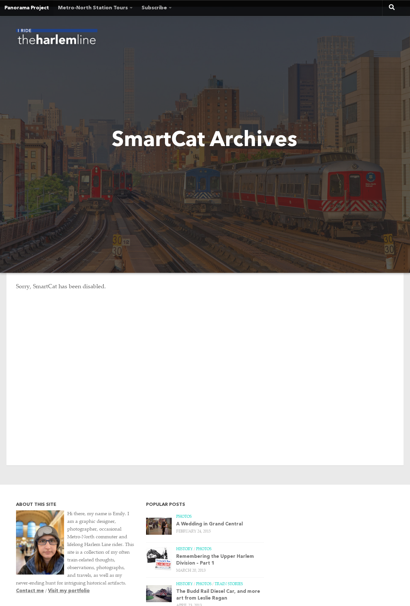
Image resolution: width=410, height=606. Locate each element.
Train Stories (229, 584)
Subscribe (154, 8)
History (184, 549)
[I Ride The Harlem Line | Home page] (56, 38)
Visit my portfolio (69, 591)
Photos (184, 517)
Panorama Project (26, 8)
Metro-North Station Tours (93, 8)
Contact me (30, 591)
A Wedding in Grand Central (209, 524)
